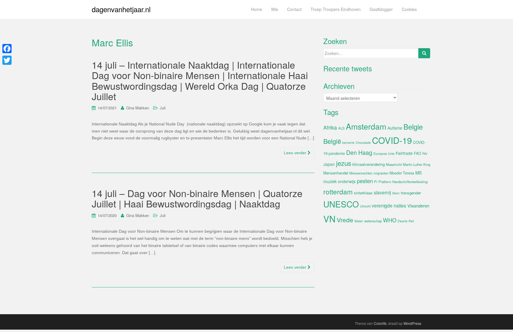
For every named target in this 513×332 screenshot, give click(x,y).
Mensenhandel (335, 173)
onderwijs (347, 181)
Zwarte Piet (406, 221)
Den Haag (359, 152)
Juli (163, 108)
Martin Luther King (416, 164)
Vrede (345, 219)
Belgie (413, 126)
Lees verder (296, 152)
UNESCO (341, 204)
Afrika (330, 127)
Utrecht (365, 206)
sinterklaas (363, 193)
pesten (365, 181)
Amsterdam (366, 126)
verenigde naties (389, 205)
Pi (375, 181)
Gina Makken (137, 108)
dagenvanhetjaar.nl (121, 9)
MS (418, 172)
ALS (341, 128)
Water (358, 221)
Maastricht (394, 164)
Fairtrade (404, 153)
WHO (389, 220)
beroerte (348, 142)
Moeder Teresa (402, 173)
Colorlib (380, 323)
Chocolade (363, 142)
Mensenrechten (360, 173)
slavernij (382, 192)
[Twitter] (7, 60)
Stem (396, 193)
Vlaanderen (418, 205)
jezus (343, 163)
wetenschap (373, 220)
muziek (330, 181)
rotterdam (338, 191)
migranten (380, 173)
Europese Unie (384, 153)
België (332, 141)
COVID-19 (392, 140)
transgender (411, 193)
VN (329, 218)
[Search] (424, 53)
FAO (417, 153)
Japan (329, 164)
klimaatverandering (368, 164)
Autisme (394, 128)
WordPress (412, 323)
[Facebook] (7, 48)
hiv (425, 153)
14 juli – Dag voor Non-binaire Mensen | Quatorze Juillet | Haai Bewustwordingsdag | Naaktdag (197, 198)
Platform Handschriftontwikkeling (403, 181)
